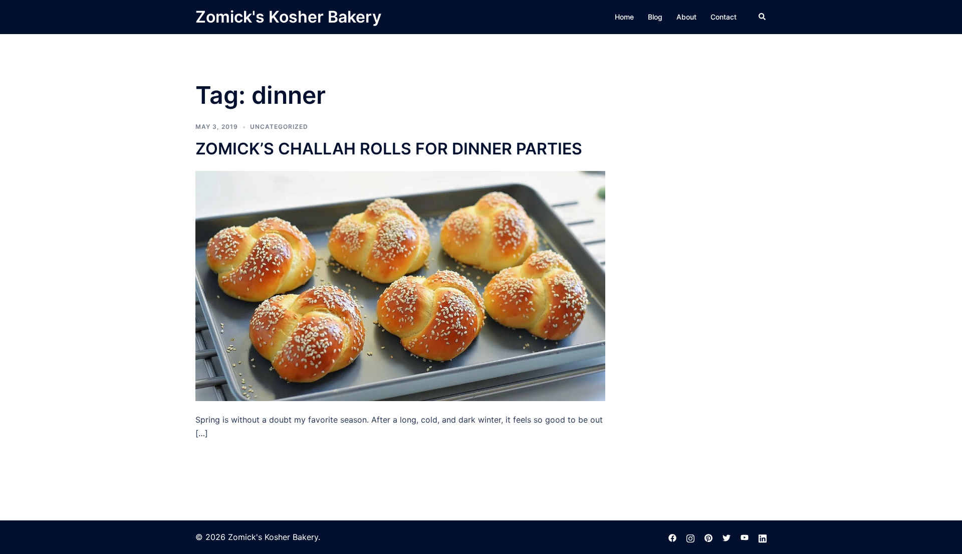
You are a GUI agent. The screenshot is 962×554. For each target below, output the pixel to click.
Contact (723, 17)
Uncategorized (279, 126)
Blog (655, 17)
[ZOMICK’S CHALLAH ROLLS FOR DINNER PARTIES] (400, 285)
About (686, 17)
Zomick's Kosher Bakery (288, 17)
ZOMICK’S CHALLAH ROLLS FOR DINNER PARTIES (388, 148)
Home (624, 17)
